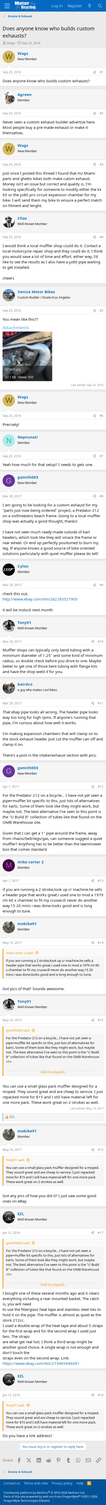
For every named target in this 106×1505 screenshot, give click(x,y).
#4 (101, 237)
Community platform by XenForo (44, 1492)
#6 (101, 416)
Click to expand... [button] (53, 1072)
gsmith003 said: (18, 1030)
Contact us (12, 1483)
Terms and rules (36, 1483)
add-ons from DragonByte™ (62, 1496)
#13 (100, 881)
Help (80, 1483)
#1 (101, 72)
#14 (100, 942)
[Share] (94, 72)
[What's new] (90, 6)
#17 (100, 1233)
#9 (101, 585)
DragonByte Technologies (21, 1500)
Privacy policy (62, 1483)
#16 (100, 1150)
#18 (100, 1395)
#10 (100, 641)
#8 (101, 496)
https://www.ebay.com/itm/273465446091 (41, 1363)
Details (44, 1500)
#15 (100, 1020)
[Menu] (7, 6)
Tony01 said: (15, 1160)
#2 (101, 113)
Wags (11, 43)
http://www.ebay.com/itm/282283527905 (40, 599)
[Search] (100, 6)
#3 (101, 164)
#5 (101, 310)
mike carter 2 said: (19, 953)
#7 (101, 456)
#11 (100, 703)
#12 (100, 786)
